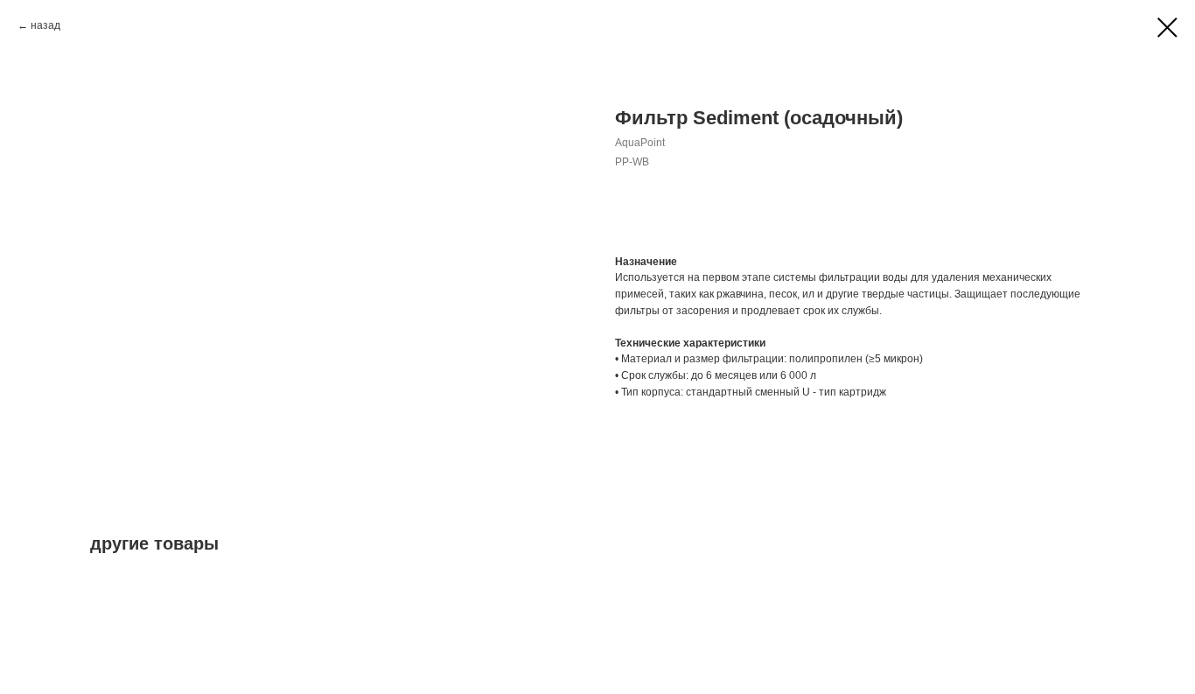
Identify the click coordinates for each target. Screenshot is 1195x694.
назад (45, 25)
